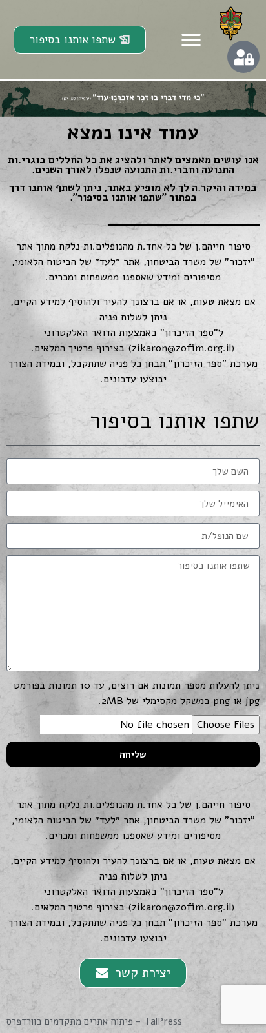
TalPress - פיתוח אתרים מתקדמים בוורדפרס (94, 1021)
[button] (191, 40)
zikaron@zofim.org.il (181, 348)
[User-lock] (243, 57)
